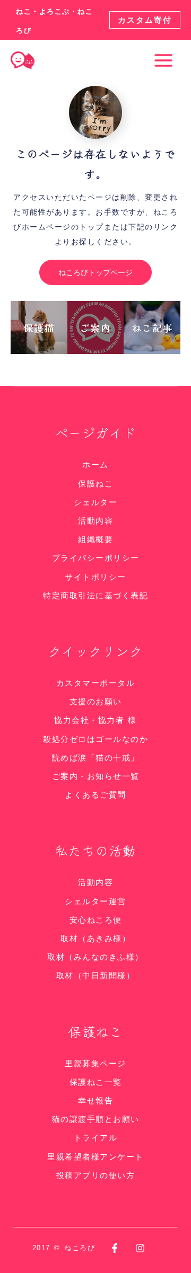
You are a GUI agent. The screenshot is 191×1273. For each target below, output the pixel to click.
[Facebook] (114, 1248)
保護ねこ (95, 483)
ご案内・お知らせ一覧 (96, 776)
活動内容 (95, 520)
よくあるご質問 (95, 794)
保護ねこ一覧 (96, 1081)
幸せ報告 (95, 1100)
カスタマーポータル (95, 682)
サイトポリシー (95, 576)
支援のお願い (96, 701)
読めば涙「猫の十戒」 (96, 757)
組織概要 (95, 539)
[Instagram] (140, 1248)
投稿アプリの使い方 (95, 1175)
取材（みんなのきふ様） (95, 956)
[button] (144, 20)
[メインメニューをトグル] (163, 60)
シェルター (96, 502)
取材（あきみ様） (95, 938)
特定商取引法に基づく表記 (95, 595)
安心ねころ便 (96, 919)
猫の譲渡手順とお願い (96, 1119)
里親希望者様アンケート (95, 1156)
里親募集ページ (95, 1063)
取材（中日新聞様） (95, 975)
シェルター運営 (95, 901)
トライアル (96, 1137)
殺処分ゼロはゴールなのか (95, 739)
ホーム (95, 464)
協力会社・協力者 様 (95, 719)
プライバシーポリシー (96, 557)
